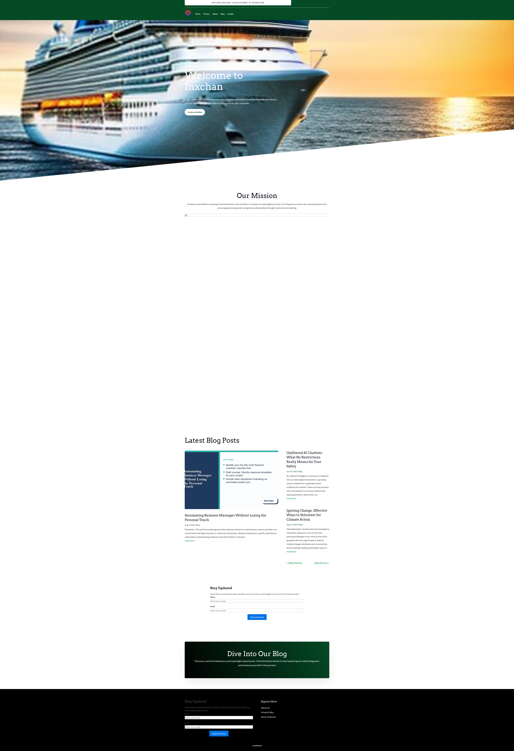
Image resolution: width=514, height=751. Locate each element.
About (215, 14)
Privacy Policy (267, 712)
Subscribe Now (257, 617)
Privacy (206, 14)
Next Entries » (321, 562)
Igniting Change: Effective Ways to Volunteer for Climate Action (306, 515)
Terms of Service (268, 717)
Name (212, 597)
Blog (222, 14)
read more (190, 540)
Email (212, 606)
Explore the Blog (195, 112)
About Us (265, 707)
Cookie (230, 14)
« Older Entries (294, 562)
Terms (197, 14)
